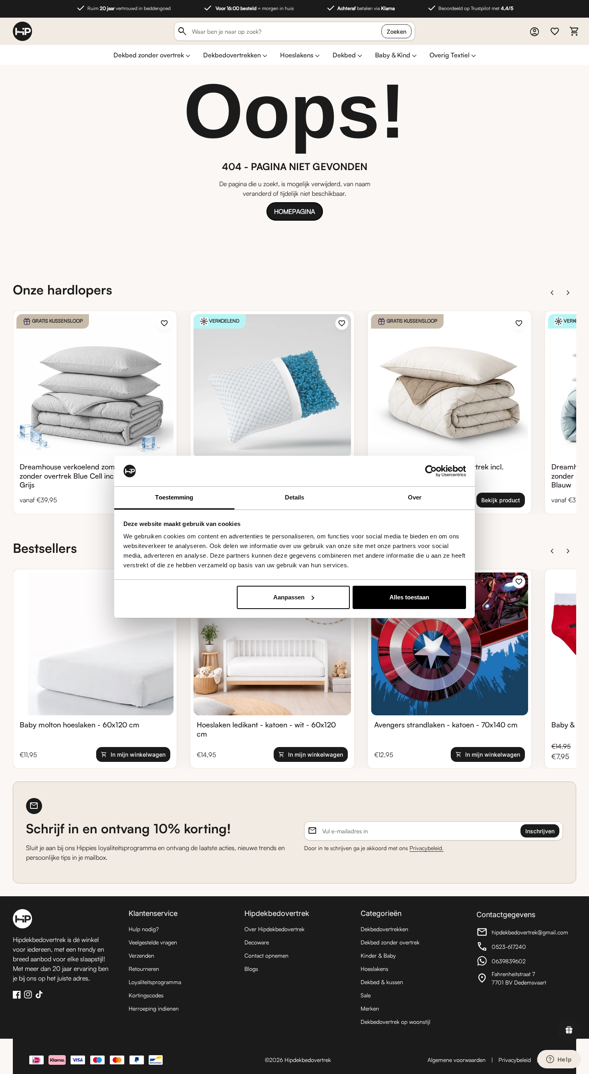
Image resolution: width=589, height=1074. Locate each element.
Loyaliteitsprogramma (155, 982)
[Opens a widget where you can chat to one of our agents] (559, 1060)
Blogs (251, 968)
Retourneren (144, 968)
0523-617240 (520, 947)
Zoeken (396, 31)
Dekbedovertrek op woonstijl (395, 1021)
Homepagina (294, 211)
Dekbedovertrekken (232, 55)
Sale (366, 995)
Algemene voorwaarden (457, 1059)
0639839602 (520, 962)
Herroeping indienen (154, 1008)
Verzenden (141, 955)
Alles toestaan (409, 597)
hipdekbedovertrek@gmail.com (522, 933)
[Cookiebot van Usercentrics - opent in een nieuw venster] (431, 471)
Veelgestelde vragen (153, 942)
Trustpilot (552, 1042)
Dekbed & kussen (382, 982)
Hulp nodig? (144, 929)
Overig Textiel (450, 55)
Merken (370, 1008)
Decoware (256, 942)
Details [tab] (295, 497)
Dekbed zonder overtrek (148, 55)
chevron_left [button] (552, 293)
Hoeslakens (296, 55)
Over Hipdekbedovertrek (274, 929)
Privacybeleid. (426, 848)
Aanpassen (289, 597)
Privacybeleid (514, 1059)
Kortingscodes (146, 995)
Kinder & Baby (378, 955)
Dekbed (344, 55)
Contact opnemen (266, 955)
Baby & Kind (392, 55)
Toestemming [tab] (174, 497)
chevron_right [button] (568, 293)
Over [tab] (415, 497)
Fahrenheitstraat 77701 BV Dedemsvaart (520, 978)
